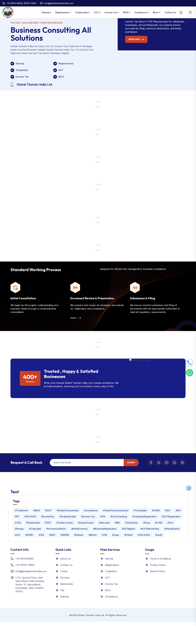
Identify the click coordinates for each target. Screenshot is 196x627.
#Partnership (33, 522)
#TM (104, 535)
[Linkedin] (174, 462)
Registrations (62, 12)
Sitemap (64, 596)
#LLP (17, 535)
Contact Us (170, 12)
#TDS (18, 522)
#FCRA (158, 522)
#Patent (128, 535)
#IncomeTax (47, 516)
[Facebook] (151, 462)
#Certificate (131, 522)
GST (96, 12)
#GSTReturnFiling (149, 528)
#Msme (93, 535)
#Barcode (104, 522)
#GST (48, 510)
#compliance (91, 510)
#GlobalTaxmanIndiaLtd (115, 510)
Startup (46, 12)
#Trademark (21, 510)
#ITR (102, 516)
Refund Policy (157, 571)
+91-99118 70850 (24, 565)
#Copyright (35, 528)
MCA (126, 12)
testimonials (66, 583)
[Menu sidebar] (190, 12)
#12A (41, 535)
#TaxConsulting (118, 516)
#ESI (178, 510)
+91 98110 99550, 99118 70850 (21, 3)
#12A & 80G (144, 535)
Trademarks (81, 12)
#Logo (115, 535)
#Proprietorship (68, 516)
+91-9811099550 (24, 558)
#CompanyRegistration (144, 516)
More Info (134, 39)
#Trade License (65, 522)
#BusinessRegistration (105, 528)
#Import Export (86, 522)
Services (65, 577)
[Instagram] (182, 462)
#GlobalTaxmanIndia (68, 510)
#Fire (170, 522)
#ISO (167, 510)
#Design (19, 528)
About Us (65, 558)
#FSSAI (156, 510)
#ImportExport (171, 528)
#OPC (48, 522)
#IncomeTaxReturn (56, 528)
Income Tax (111, 12)
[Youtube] (166, 462)
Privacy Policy (157, 565)
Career (64, 571)
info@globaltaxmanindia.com (58, 3)
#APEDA (65, 535)
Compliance (140, 12)
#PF (17, 516)
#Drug (146, 522)
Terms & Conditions (160, 558)
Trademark (111, 571)
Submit (131, 462)
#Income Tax (88, 516)
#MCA (36, 510)
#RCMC (29, 535)
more (73, 317)
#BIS (117, 522)
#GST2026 (30, 516)
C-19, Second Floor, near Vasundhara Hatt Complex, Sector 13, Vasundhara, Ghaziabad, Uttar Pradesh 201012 (30, 584)
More (156, 12)
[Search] (180, 12)
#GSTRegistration (171, 516)
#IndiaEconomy (79, 528)
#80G (52, 535)
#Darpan (78, 535)
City (62, 590)
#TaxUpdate (140, 510)
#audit (158, 535)
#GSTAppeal (128, 528)
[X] (158, 462)
